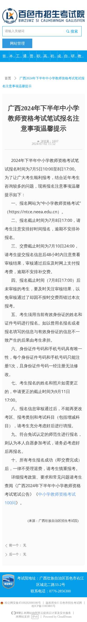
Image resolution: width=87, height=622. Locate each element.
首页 (8, 78)
